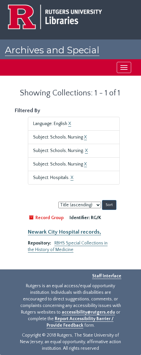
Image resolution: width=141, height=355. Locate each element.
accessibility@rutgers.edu (88, 312)
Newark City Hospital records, (64, 232)
